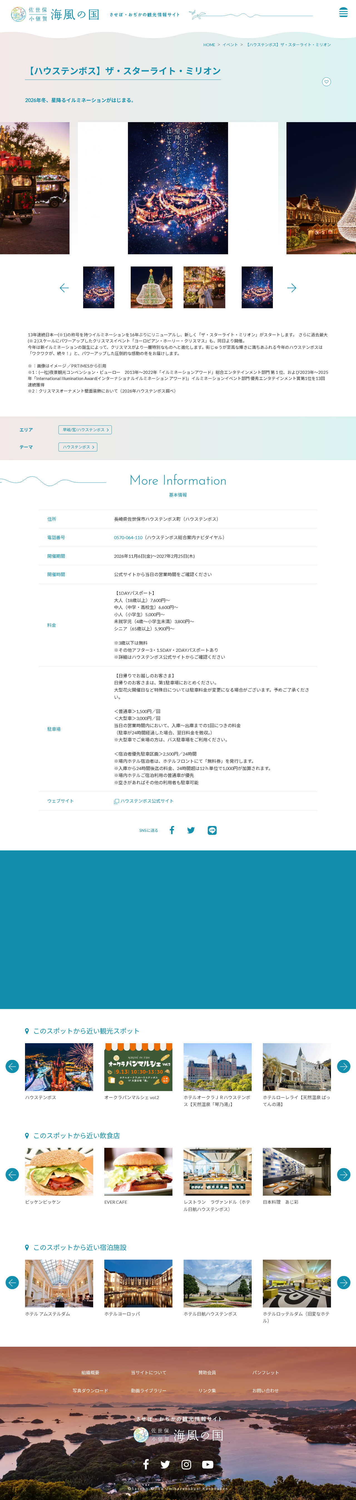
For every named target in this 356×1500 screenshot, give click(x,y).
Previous (64, 287)
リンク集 (207, 1390)
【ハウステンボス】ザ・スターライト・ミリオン (288, 44)
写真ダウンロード (90, 1390)
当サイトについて (149, 1372)
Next (291, 287)
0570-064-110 (128, 537)
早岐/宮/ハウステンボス (84, 429)
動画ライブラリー (149, 1390)
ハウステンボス (76, 447)
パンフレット (265, 1372)
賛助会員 (207, 1372)
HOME (209, 44)
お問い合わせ (265, 1390)
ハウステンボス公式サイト (147, 800)
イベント (230, 44)
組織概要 (90, 1372)
